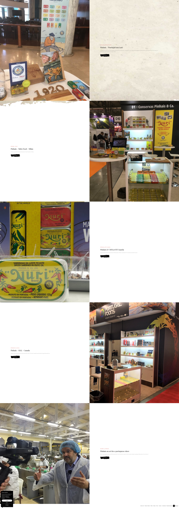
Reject (7, 502)
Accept (7, 500)
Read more (105, 55)
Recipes (154, 505)
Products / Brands (147, 505)
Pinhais (152, 505)
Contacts (160, 505)
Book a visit (142, 505)
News (157, 505)
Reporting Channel (169, 505)
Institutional (164, 505)
